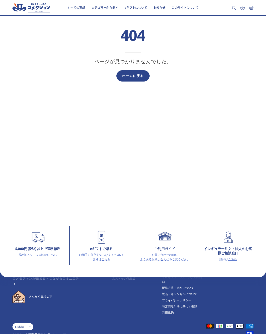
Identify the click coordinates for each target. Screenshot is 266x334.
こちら (52, 254)
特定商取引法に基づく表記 (179, 306)
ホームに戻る (133, 76)
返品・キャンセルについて (179, 294)
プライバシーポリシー (176, 300)
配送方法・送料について (178, 287)
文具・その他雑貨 (123, 278)
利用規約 (168, 312)
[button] (185, 7)
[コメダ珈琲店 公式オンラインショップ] (31, 7)
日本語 (19, 326)
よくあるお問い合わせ (154, 259)
